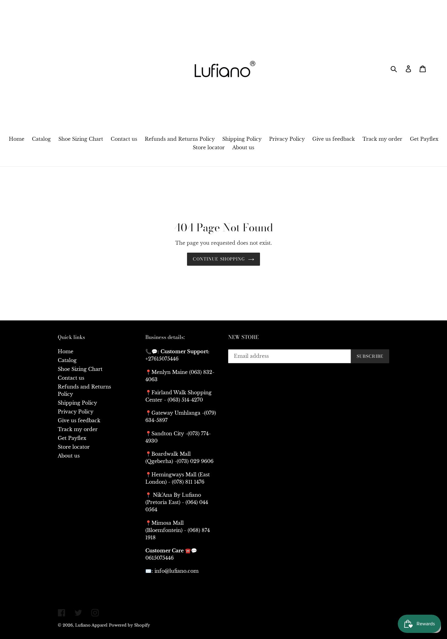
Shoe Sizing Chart (80, 369)
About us (69, 456)
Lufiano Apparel (91, 625)
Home (65, 351)
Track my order (78, 429)
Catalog (67, 360)
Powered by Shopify (129, 625)
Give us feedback (79, 420)
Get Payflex (72, 438)
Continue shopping (219, 259)
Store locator (74, 447)
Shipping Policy (77, 403)
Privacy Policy (75, 412)
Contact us (71, 378)
